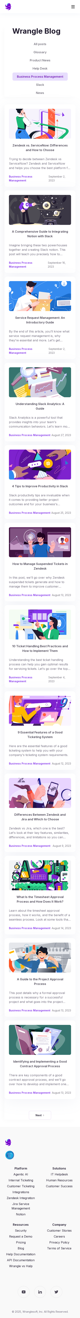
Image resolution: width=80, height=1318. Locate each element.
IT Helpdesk (59, 1174)
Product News (40, 60)
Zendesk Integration (21, 1198)
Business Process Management (40, 76)
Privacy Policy (59, 1242)
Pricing (21, 1242)
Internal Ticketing (21, 1180)
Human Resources (59, 1180)
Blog (21, 1248)
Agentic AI (20, 1174)
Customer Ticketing (20, 1186)
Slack (40, 85)
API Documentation (21, 1260)
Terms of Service (59, 1248)
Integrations (20, 1192)
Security (21, 1230)
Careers (59, 1236)
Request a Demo (20, 1236)
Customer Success (59, 1186)
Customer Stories (59, 1230)
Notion (20, 1214)
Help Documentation (20, 1254)
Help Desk (40, 68)
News (40, 93)
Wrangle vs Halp (21, 1266)
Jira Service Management (21, 1206)
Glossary (40, 52)
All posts (40, 44)
